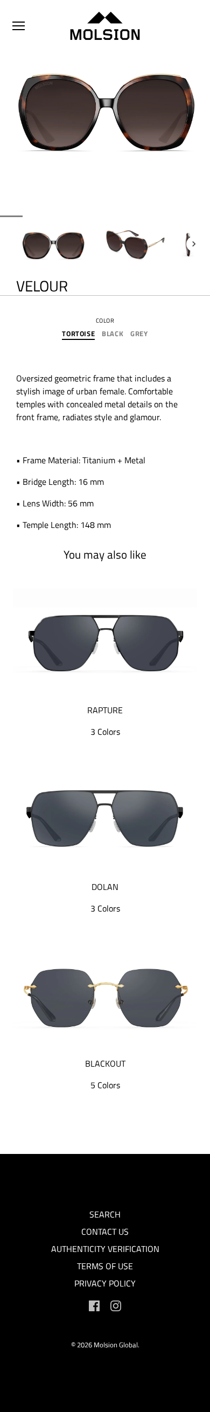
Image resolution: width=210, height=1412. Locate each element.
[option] (54, 244)
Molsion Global (116, 1344)
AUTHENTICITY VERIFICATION (105, 1248)
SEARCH (105, 1214)
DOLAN (105, 886)
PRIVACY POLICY (105, 1283)
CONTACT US (105, 1231)
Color (105, 320)
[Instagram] (115, 1304)
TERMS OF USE (105, 1266)
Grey (139, 334)
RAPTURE (105, 710)
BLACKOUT (105, 1063)
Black (112, 334)
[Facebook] (94, 1304)
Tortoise (78, 334)
